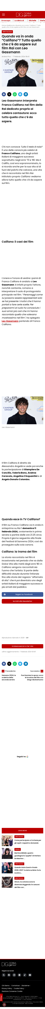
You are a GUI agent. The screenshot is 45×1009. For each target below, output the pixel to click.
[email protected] (8, 998)
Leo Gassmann (10, 321)
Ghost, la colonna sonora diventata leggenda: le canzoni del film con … (27, 884)
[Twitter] (9, 94)
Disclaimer (26, 985)
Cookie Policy (19, 988)
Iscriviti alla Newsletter (22, 601)
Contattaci (15, 985)
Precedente (10, 671)
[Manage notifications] (4, 1004)
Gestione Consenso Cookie (12, 991)
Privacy (1, 998)
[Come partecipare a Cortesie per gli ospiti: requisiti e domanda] (7, 840)
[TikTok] (25, 975)
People (17, 849)
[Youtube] (30, 975)
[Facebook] (4, 94)
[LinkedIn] (26, 94)
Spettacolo (10, 25)
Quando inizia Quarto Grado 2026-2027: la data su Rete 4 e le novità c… (27, 870)
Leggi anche (22, 831)
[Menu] (3, 15)
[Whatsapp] (15, 94)
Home (4, 25)
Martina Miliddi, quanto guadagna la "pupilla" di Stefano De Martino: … (27, 856)
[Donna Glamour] (24, 14)
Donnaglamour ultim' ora (22, 646)
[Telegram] (20, 94)
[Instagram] (14, 975)
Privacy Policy (7, 988)
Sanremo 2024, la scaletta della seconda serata (9, 677)
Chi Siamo (6, 985)
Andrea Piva (6, 56)
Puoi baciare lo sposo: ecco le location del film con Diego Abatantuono (32, 677)
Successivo (35, 671)
